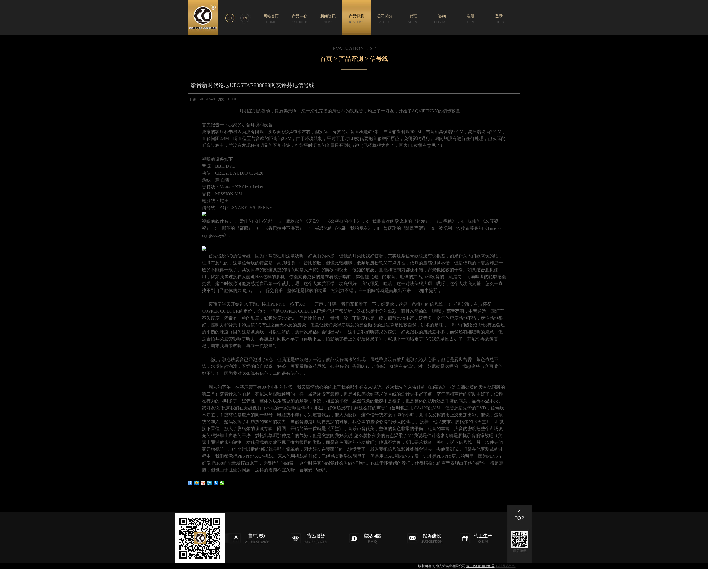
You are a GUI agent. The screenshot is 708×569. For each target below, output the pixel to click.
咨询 (442, 19)
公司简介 (385, 19)
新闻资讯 (328, 19)
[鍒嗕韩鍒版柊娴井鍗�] (203, 483)
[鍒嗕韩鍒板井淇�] (222, 483)
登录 (499, 19)
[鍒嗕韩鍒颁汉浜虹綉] (216, 483)
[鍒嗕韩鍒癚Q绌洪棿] (196, 483)
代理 (413, 19)
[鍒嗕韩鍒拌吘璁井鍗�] (209, 483)
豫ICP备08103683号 (480, 566)
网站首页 (271, 19)
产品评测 (356, 19)
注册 (470, 19)
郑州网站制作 (506, 566)
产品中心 (299, 19)
